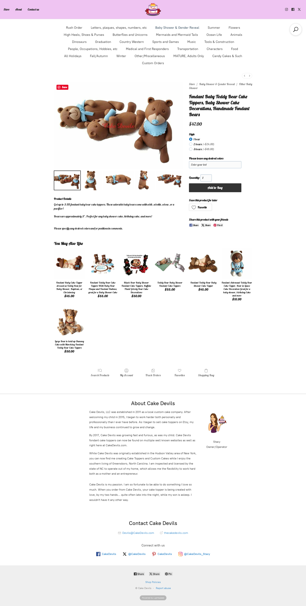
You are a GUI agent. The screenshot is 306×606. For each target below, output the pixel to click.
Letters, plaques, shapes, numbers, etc (119, 28)
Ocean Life (214, 35)
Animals (236, 35)
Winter (121, 56)
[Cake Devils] (153, 9)
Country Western (132, 42)
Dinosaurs (79, 42)
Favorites (179, 375)
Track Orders (153, 375)
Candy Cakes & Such (227, 56)
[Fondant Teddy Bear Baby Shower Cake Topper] (203, 263)
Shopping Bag (206, 375)
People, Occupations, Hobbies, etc (92, 49)
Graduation (103, 42)
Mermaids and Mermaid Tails (177, 35)
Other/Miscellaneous (150, 56)
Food (234, 49)
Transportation (187, 49)
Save (64, 87)
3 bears (204, 149)
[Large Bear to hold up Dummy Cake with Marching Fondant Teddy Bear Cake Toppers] (69, 322)
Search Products (100, 375)
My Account (126, 375)
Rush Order (74, 28)
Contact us (33, 9)
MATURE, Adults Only (188, 56)
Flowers (234, 28)
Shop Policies (153, 582)
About (18, 9)
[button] (200, 207)
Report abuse (163, 588)
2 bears (204, 144)
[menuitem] (244, 75)
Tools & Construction (219, 42)
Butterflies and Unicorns (130, 35)
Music (191, 42)
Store (6, 9)
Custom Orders (153, 63)
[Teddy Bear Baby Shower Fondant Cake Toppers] (169, 263)
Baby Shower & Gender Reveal (177, 28)
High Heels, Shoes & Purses (84, 35)
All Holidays (72, 56)
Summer (214, 28)
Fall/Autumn (99, 56)
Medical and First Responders (147, 49)
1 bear (197, 139)
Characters (215, 49)
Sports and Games (165, 42)
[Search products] (296, 29)
